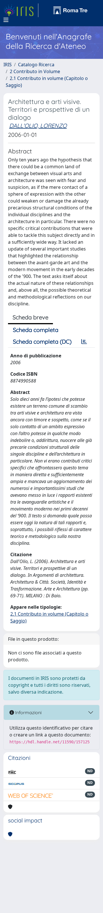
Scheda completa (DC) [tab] (42, 341)
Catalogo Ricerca (36, 64)
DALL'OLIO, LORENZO (38, 125)
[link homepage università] (70, 10)
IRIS (7, 64)
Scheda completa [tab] (35, 329)
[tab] (84, 342)
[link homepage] (20, 10)
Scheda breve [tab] (30, 317)
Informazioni (27, 712)
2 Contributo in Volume (35, 71)
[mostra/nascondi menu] (6, 20)
